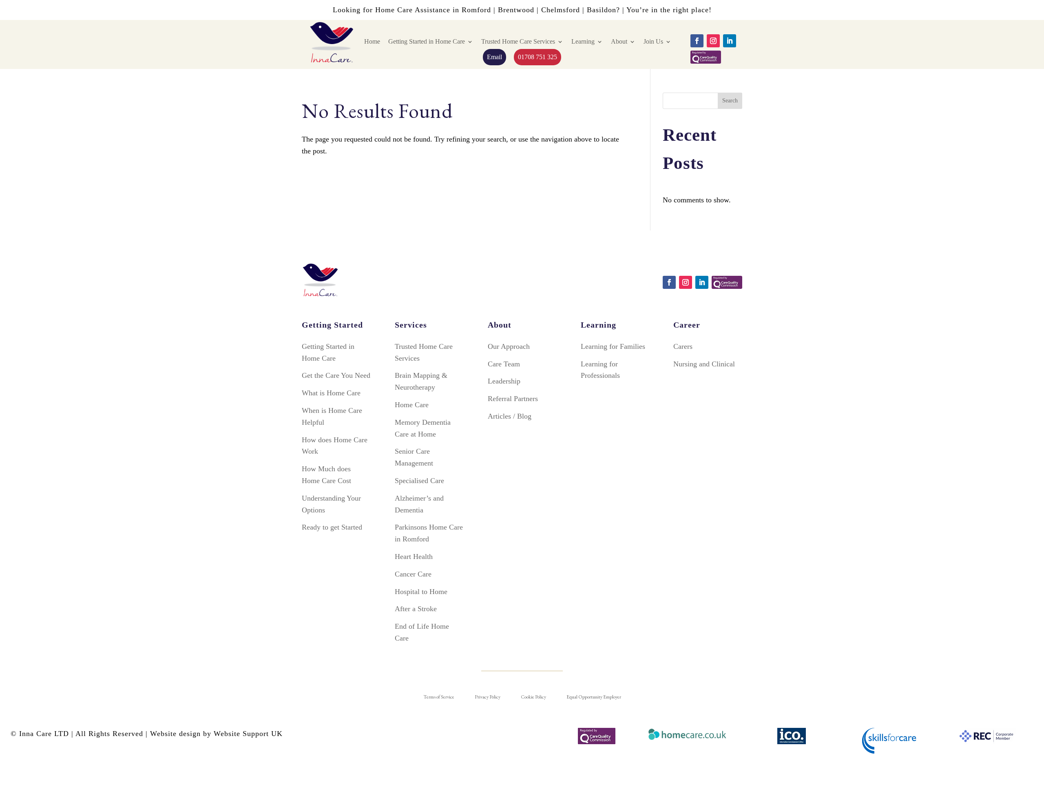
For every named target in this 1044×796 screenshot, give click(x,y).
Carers (682, 346)
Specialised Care (419, 481)
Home (372, 41)
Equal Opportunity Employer (593, 697)
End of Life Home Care (422, 632)
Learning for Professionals (600, 370)
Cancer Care (413, 574)
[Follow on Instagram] (713, 40)
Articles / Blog (509, 416)
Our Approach (509, 346)
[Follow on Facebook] (696, 40)
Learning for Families (613, 346)
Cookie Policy (533, 697)
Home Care (412, 405)
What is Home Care (331, 393)
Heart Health (414, 556)
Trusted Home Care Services (518, 41)
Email (494, 56)
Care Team (504, 364)
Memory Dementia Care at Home (423, 428)
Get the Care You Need (336, 375)
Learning (583, 41)
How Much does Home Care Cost (326, 475)
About (619, 41)
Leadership (504, 381)
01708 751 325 (537, 56)
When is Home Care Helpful (332, 416)
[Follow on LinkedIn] (729, 40)
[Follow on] (705, 57)
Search (730, 101)
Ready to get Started (332, 527)
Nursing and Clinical (704, 364)
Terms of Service (438, 697)
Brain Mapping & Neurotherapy (421, 381)
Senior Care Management (414, 457)
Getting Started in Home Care (426, 41)
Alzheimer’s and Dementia (419, 504)
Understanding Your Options (331, 504)
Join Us (653, 41)
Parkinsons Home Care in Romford (429, 533)
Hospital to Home (421, 592)
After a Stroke (416, 609)
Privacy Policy (487, 697)
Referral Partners (513, 399)
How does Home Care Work (334, 446)
